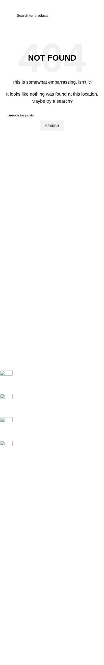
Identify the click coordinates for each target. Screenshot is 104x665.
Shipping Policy (12, 579)
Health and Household (18, 553)
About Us (7, 492)
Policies (8, 562)
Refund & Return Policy (18, 588)
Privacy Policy (11, 570)
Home (5, 484)
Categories (11, 518)
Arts (3, 527)
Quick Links (11, 475)
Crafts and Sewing (14, 544)
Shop (4, 501)
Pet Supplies (10, 536)
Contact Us (9, 510)
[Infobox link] (48, 380)
